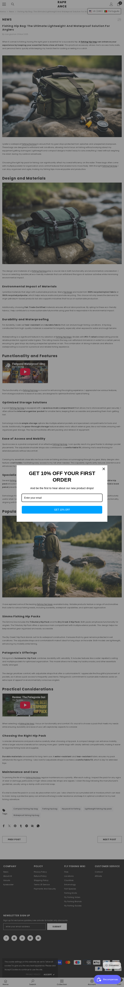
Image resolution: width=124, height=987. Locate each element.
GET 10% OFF (62, 509)
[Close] (103, 469)
